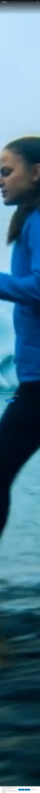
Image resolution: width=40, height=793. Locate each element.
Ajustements (34, 789)
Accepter (21, 789)
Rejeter (27, 789)
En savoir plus (9, 400)
